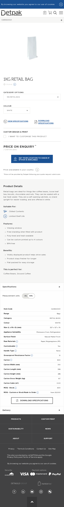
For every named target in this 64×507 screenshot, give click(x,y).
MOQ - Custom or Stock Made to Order (20, 392)
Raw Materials (10, 341)
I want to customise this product (27, 136)
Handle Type (9, 351)
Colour (7, 106)
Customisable (10, 346)
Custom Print (48, 419)
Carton (7, 360)
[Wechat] (50, 492)
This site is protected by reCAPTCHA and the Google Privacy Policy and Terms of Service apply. (29, 456)
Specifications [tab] (9, 287)
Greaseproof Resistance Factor (17, 355)
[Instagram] (41, 492)
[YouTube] (32, 492)
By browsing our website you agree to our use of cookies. (32, 463)
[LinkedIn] (23, 492)
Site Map (52, 449)
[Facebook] (14, 492)
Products (16, 419)
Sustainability (16, 429)
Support (48, 438)
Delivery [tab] (6, 410)
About (16, 438)
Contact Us (41, 449)
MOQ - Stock (9, 388)
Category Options (13, 92)
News (48, 429)
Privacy (11, 449)
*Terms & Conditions (25, 449)
